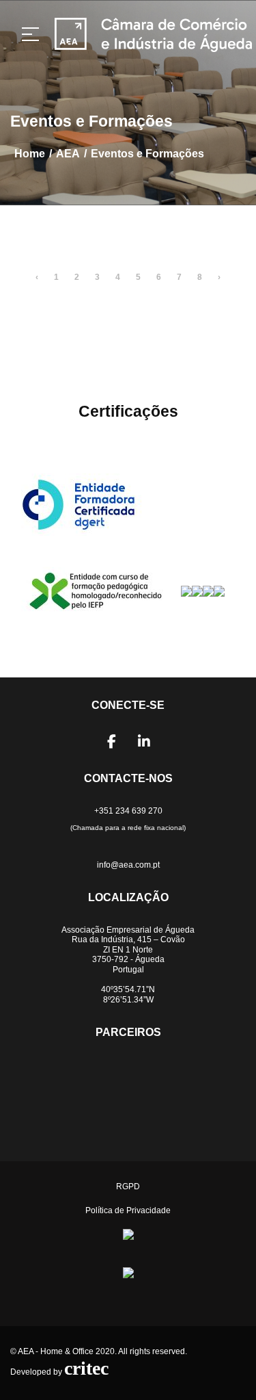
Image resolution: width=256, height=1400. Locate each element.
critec (86, 1368)
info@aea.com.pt (128, 865)
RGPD (128, 1186)
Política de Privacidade (128, 1210)
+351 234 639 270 (128, 811)
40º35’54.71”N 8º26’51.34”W (128, 994)
